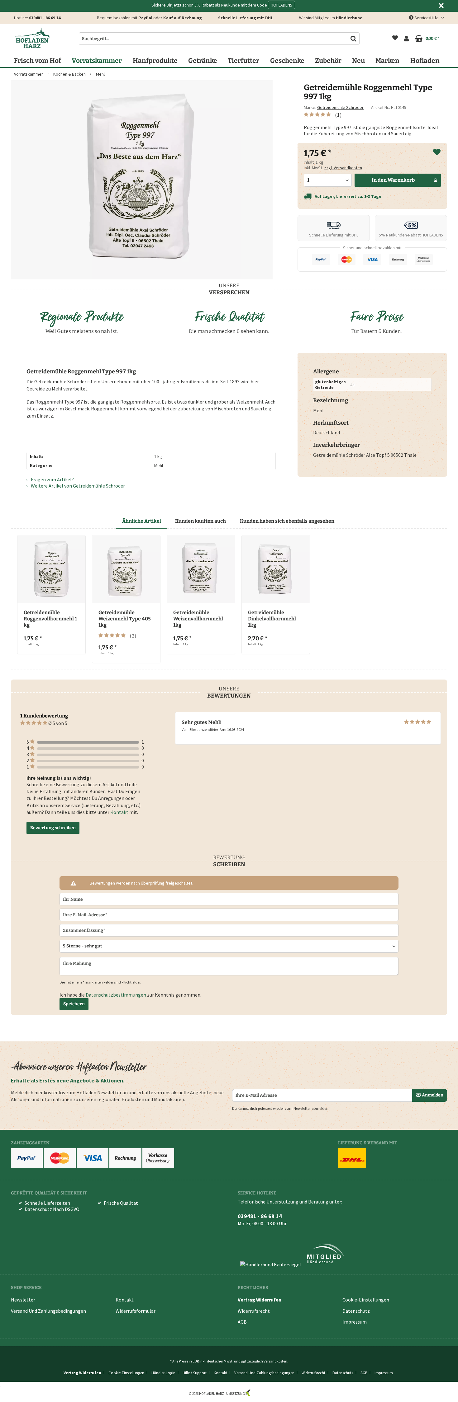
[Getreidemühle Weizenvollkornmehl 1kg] (201, 569)
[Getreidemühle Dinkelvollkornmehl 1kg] (276, 569)
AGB (242, 1322)
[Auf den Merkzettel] (437, 152)
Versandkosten (275, 1361)
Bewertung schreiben (53, 827)
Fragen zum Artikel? (52, 479)
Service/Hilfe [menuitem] (426, 18)
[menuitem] (395, 38)
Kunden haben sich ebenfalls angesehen (287, 521)
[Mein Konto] (406, 38)
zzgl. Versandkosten (343, 168)
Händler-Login (163, 1373)
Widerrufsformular (135, 1311)
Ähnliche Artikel (141, 521)
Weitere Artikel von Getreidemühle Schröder (77, 486)
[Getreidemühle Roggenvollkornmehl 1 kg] (51, 569)
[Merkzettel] (395, 38)
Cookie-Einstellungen (365, 1300)
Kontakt (119, 812)
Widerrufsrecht (254, 1311)
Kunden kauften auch (200, 521)
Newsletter (23, 1300)
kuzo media (259, 1393)
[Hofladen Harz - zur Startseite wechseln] (32, 38)
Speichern (74, 1004)
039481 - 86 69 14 (44, 18)
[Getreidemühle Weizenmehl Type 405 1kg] (126, 569)
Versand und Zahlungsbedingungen (48, 1311)
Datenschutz (356, 1311)
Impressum (354, 1322)
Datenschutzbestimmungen (116, 995)
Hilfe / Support (195, 1373)
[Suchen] (353, 38)
